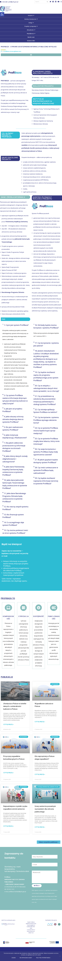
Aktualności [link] (30, 30)
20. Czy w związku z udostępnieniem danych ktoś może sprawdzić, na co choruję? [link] (46, 388)
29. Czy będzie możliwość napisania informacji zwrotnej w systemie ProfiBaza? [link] (45, 481)
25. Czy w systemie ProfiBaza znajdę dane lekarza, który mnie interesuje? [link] (46, 441)
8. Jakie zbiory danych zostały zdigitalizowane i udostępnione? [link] (15, 459)
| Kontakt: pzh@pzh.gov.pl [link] (9, 2)
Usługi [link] (30, 22)
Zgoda (14, 957)
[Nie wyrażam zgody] (60, 956)
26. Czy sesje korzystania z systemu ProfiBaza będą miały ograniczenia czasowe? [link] (45, 452)
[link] (2, 14)
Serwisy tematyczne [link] (30, 19)
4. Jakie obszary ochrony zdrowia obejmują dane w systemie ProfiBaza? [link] (12, 419)
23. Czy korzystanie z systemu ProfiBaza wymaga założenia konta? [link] (46, 420)
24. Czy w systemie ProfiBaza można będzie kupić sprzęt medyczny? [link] (45, 431)
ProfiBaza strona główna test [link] (12, 51)
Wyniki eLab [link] (31, 37)
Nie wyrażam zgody (26, 957)
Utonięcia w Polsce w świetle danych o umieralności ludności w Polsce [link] (14, 706)
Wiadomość (35, 869)
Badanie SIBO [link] (31, 40)
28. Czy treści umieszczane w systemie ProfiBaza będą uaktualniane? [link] (45, 470)
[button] (31, 54)
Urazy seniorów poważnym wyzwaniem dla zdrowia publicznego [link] (45, 809)
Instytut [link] (30, 15)
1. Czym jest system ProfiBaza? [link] (16, 325)
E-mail (34, 861)
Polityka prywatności (43, 957)
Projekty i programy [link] (30, 26)
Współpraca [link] (30, 33)
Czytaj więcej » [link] (8, 724)
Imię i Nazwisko (37, 853)
